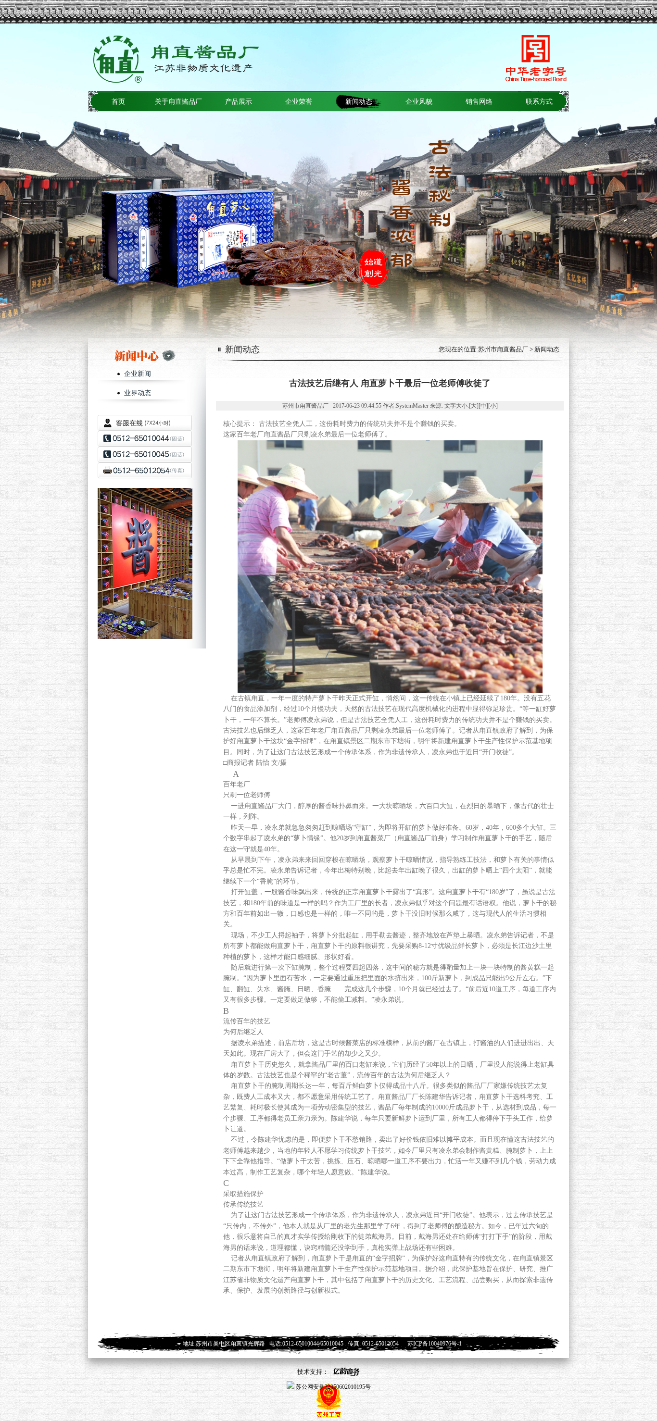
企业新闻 (137, 373)
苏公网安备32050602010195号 (332, 1387)
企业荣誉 (298, 101)
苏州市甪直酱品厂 (503, 349)
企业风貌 (418, 101)
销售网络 (479, 101)
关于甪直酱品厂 (178, 101)
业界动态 (137, 393)
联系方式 (539, 101)
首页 (118, 101)
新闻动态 (358, 101)
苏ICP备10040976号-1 (434, 1343)
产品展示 (238, 101)
